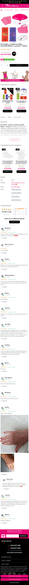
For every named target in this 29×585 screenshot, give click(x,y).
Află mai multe (11, 572)
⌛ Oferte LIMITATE (16, 193)
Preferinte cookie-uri (14, 582)
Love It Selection (15, 196)
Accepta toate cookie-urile (14, 576)
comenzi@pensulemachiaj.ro (14, 552)
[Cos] (27, 6)
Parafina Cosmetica (16, 182)
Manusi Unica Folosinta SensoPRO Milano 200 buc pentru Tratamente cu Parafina (21, 162)
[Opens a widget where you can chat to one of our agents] (24, 582)
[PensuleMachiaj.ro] (12, 6)
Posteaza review (14, 221)
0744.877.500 (15, 548)
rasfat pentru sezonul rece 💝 (19, 200)
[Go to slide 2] (14, 42)
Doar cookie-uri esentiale (14, 579)
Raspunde (4, 237)
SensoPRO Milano (8, 10)
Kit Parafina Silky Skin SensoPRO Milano (21, 102)
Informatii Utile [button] (6, 557)
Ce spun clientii (17, 117)
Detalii (9, 117)
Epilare (16, 10)
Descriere (3, 117)
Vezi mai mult (14, 139)
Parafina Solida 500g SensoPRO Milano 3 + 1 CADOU (7, 102)
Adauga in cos (19, 65)
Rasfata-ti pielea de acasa (18, 189)
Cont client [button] (5, 564)
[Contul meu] (24, 6)
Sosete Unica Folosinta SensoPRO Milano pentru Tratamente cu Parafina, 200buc (7, 162)
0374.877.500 (15, 545)
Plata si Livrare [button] (6, 560)
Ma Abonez (23, 536)
